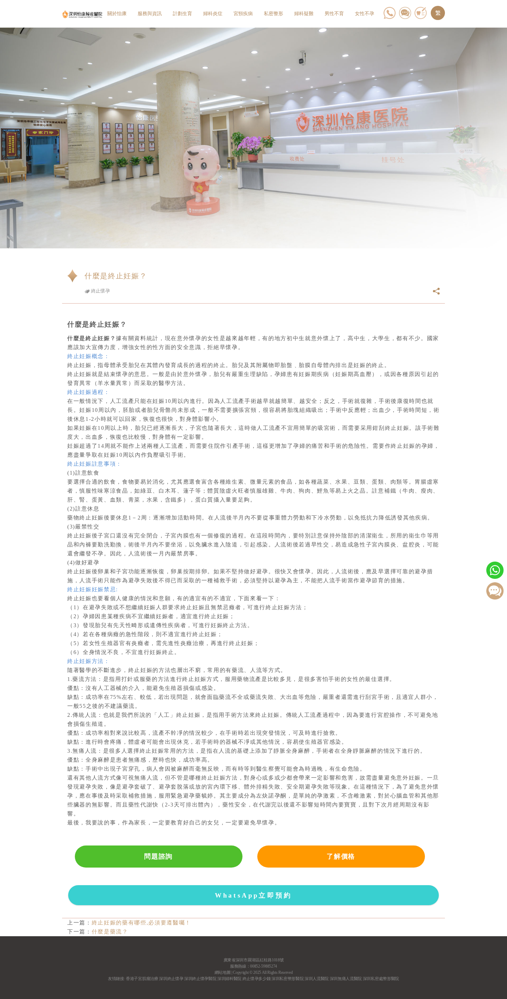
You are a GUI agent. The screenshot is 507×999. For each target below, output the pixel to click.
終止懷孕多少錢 (256, 978)
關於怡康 (117, 13)
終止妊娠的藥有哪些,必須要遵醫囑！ (141, 923)
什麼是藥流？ (110, 931)
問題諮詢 (158, 856)
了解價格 (341, 856)
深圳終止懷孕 (171, 978)
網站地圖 (223, 972)
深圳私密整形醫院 (287, 978)
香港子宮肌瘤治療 (142, 978)
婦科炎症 (212, 13)
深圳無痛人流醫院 (346, 978)
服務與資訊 (150, 13)
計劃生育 (182, 13)
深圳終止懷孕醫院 (200, 978)
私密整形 (273, 13)
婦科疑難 (304, 13)
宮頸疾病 (243, 13)
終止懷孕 (100, 291)
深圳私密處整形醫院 (381, 978)
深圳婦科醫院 (229, 978)
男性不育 (334, 13)
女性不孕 (364, 13)
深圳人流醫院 (317, 978)
